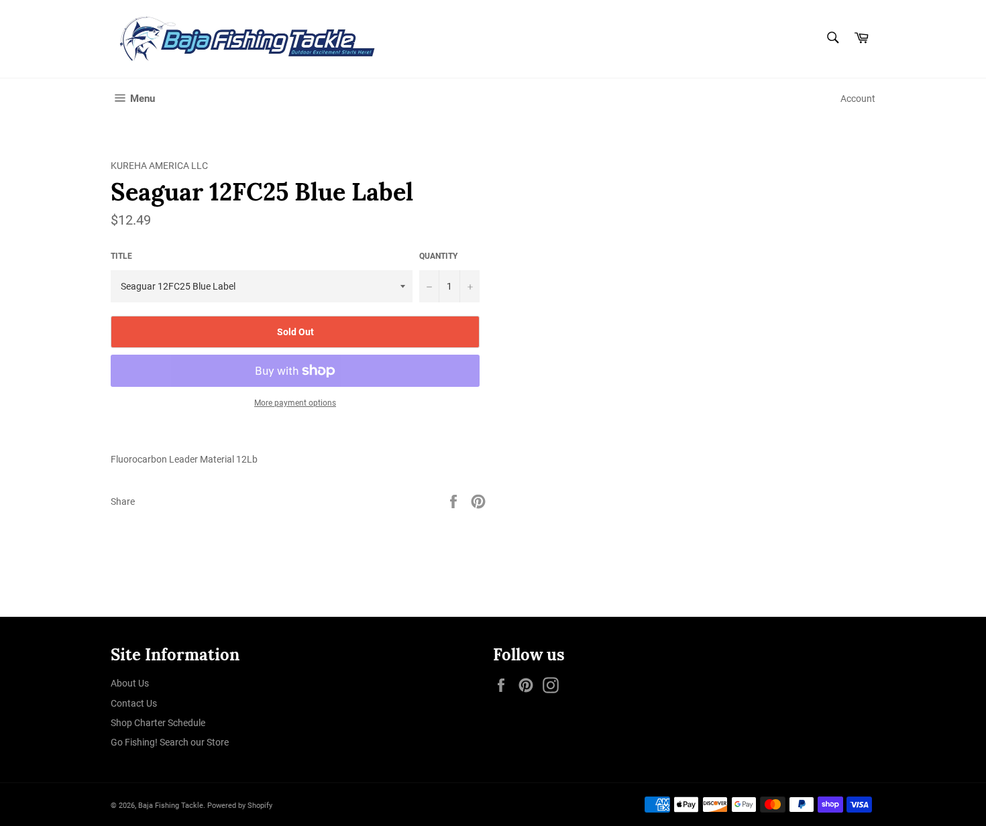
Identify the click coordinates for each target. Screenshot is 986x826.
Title (121, 256)
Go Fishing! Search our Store (170, 742)
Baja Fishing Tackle (170, 805)
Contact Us (134, 703)
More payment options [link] (295, 403)
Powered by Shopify (239, 805)
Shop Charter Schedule (158, 722)
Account (857, 98)
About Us (130, 683)
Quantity (438, 256)
